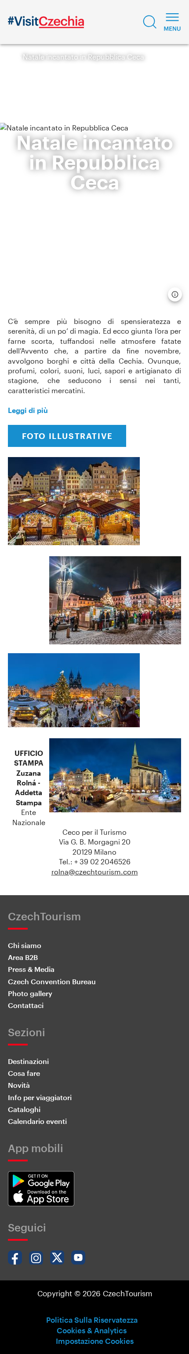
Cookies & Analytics (92, 1330)
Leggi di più (28, 410)
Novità (19, 1085)
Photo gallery (30, 993)
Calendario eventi (37, 1121)
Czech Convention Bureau (52, 981)
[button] (150, 22)
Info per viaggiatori (40, 1097)
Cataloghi (24, 1109)
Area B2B (23, 957)
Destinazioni (28, 1061)
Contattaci (26, 1005)
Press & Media (31, 969)
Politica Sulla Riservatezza (92, 1319)
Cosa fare (24, 1073)
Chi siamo (24, 945)
